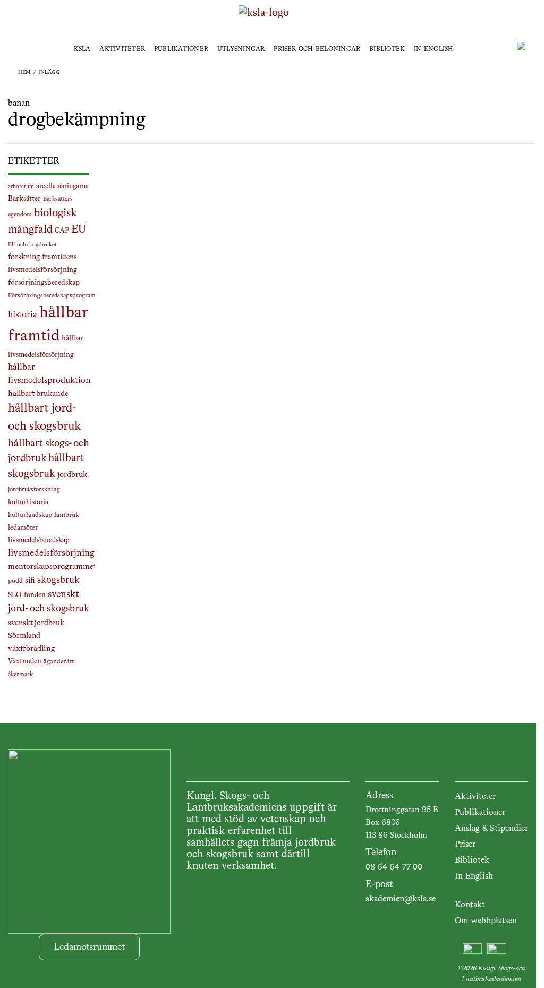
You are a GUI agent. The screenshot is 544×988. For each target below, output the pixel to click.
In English (433, 49)
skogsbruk (58, 580)
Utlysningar (241, 49)
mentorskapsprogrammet (52, 566)
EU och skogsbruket (32, 245)
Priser (465, 844)
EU (78, 229)
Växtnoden (24, 661)
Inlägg (49, 72)
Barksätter (24, 198)
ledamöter (23, 527)
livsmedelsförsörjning (51, 553)
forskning (24, 257)
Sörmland (24, 636)
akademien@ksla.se (401, 899)
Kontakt (470, 905)
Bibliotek (387, 49)
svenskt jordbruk (36, 623)
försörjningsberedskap (44, 282)
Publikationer (181, 49)
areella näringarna (62, 186)
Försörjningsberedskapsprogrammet (57, 296)
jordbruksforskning (34, 490)
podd (15, 581)
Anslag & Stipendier (491, 828)
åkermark (20, 674)
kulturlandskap (30, 515)
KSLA (82, 49)
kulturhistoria (28, 502)
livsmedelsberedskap (39, 540)
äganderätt (59, 662)
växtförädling (31, 648)
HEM (24, 72)
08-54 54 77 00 (394, 867)
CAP (62, 230)
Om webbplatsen (486, 921)
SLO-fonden (27, 595)
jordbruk (72, 475)
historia (22, 314)
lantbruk (66, 515)
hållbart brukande (38, 393)
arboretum (21, 186)
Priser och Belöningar (317, 49)
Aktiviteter (122, 49)
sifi (30, 580)
